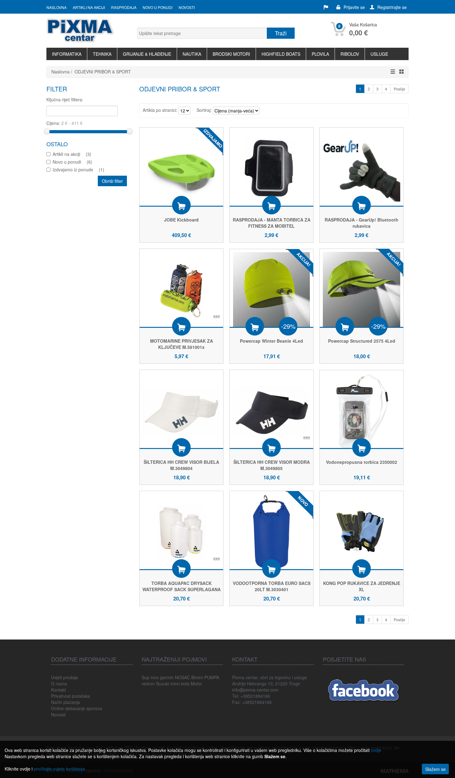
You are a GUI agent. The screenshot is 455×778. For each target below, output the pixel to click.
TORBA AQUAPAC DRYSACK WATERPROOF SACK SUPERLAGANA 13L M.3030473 (181, 589)
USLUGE (379, 54)
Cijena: (53, 123)
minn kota (179, 683)
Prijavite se (354, 7)
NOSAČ (182, 677)
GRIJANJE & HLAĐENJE (147, 54)
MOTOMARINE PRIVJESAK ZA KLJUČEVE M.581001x (181, 344)
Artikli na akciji (89, 7)
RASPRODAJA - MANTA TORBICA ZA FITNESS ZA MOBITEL (271, 223)
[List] (391, 71)
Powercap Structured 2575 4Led (361, 341)
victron (148, 683)
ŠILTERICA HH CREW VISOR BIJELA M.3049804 (181, 465)
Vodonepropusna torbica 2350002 (361, 462)
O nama (59, 683)
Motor (196, 683)
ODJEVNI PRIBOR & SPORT (103, 71)
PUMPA (211, 677)
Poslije (399, 88)
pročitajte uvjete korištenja (59, 769)
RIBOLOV (349, 54)
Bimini (197, 677)
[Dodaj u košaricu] (181, 205)
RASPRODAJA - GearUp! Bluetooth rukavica (361, 223)
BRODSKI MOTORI (231, 54)
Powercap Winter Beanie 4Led (271, 341)
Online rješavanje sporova (76, 708)
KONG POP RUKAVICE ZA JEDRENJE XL (361, 586)
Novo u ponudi (157, 7)
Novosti (187, 7)
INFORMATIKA (66, 54)
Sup (146, 677)
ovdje (376, 750)
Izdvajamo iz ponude (78, 169)
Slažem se (435, 769)
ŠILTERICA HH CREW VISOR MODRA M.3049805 (271, 465)
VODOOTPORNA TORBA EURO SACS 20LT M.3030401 (271, 586)
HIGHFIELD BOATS (281, 54)
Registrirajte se (392, 7)
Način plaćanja (65, 702)
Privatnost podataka (70, 696)
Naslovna (56, 7)
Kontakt (58, 690)
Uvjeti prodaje (64, 677)
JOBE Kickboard (181, 220)
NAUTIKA (192, 54)
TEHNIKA (102, 54)
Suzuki (162, 683)
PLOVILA (320, 54)
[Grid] (400, 71)
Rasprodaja (123, 7)
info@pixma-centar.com (255, 690)
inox (155, 677)
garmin (167, 677)
